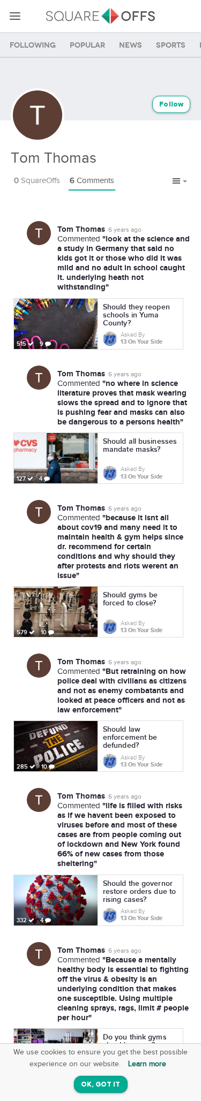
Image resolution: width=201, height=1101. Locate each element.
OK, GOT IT (101, 1084)
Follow (171, 104)
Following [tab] (33, 45)
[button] (180, 181)
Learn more (147, 1064)
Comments (92, 180)
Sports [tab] (170, 45)
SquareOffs (37, 180)
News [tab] (130, 45)
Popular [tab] (87, 45)
